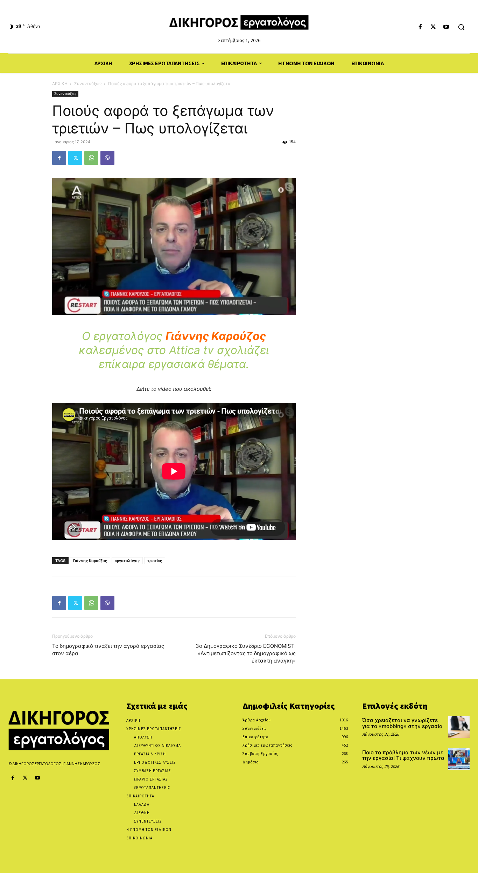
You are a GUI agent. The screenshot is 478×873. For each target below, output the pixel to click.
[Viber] (107, 158)
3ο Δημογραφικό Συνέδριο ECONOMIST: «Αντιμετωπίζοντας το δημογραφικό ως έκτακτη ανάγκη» (246, 653)
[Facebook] (420, 27)
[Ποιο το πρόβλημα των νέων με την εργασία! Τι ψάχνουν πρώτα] (459, 759)
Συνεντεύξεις (87, 83)
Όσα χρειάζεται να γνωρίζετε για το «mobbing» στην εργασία (402, 723)
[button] (461, 27)
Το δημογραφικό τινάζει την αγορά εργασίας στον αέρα (108, 650)
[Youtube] (446, 27)
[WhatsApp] (91, 158)
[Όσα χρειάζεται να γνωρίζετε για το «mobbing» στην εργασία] (459, 726)
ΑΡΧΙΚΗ (60, 83)
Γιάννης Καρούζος (90, 560)
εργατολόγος (127, 560)
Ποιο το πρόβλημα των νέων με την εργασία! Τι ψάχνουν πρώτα (403, 755)
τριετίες (154, 560)
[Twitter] (433, 27)
